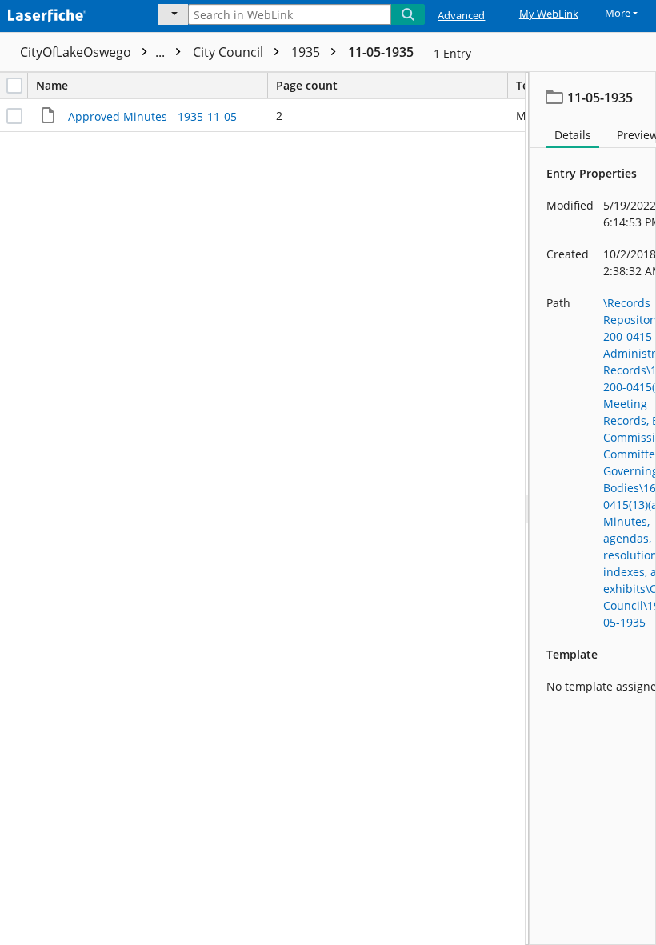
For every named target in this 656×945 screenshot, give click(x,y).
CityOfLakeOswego (94, 52)
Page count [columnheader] (307, 85)
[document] (593, 508)
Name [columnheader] (52, 85)
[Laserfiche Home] (68, 13)
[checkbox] (14, 86)
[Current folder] (173, 14)
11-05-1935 (381, 52)
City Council (229, 52)
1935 (307, 52)
